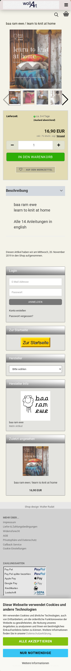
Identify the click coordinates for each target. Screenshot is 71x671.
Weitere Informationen (35, 663)
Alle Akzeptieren (35, 641)
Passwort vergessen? (21, 316)
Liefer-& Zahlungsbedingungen (20, 526)
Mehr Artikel (15, 426)
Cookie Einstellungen (14, 548)
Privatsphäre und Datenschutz (19, 540)
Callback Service (12, 544)
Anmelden (35, 302)
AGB (5, 535)
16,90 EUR (35, 490)
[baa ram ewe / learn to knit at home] (36, 58)
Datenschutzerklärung (38, 633)
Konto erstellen (17, 310)
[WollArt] (29, 5)
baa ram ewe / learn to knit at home (35, 482)
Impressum (9, 522)
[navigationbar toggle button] (66, 5)
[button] (65, 99)
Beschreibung (17, 190)
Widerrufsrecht (11, 531)
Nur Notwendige (35, 653)
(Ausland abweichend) (44, 120)
